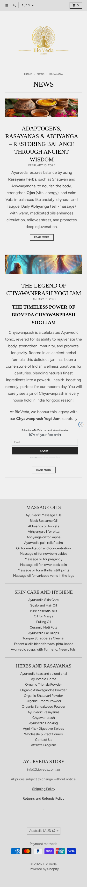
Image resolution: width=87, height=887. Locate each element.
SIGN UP (44, 450)
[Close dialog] (81, 424)
